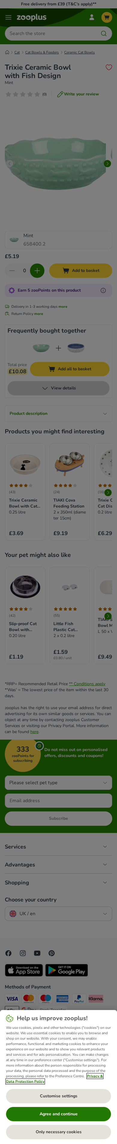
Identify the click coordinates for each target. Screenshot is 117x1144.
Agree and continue (59, 1114)
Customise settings (58, 1096)
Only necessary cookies (59, 1132)
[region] (58, 1077)
